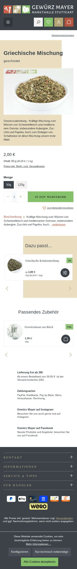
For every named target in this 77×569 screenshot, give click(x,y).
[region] (38, 265)
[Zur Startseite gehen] (38, 8)
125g (21, 184)
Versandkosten (64, 518)
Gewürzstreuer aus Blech (39, 327)
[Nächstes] (70, 289)
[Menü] (8, 22)
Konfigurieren (19, 551)
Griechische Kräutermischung (42, 260)
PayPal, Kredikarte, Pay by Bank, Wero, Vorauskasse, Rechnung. (39, 394)
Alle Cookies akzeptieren (40, 561)
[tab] (38, 221)
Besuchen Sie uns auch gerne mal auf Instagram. (38, 413)
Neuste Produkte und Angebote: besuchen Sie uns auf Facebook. (43, 431)
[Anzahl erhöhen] (21, 197)
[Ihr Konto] (58, 22)
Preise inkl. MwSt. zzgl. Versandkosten (24, 166)
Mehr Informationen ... (38, 544)
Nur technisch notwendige (51, 551)
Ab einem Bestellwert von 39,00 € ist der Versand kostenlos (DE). (40, 376)
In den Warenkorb (50, 197)
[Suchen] (38, 22)
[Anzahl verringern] (8, 197)
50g (8, 184)
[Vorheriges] (7, 289)
